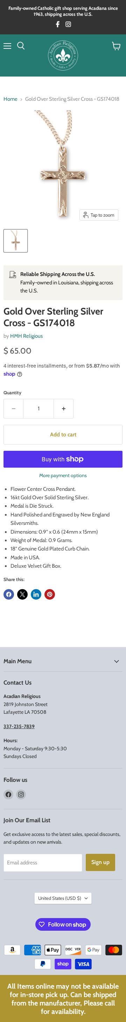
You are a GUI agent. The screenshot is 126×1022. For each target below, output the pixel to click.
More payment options (63, 475)
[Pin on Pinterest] (49, 594)
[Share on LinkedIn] (36, 594)
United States (59, 898)
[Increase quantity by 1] (64, 408)
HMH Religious (26, 336)
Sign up (100, 862)
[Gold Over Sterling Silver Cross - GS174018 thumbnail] (15, 241)
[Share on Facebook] (9, 594)
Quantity (12, 392)
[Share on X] (22, 594)
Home (11, 99)
